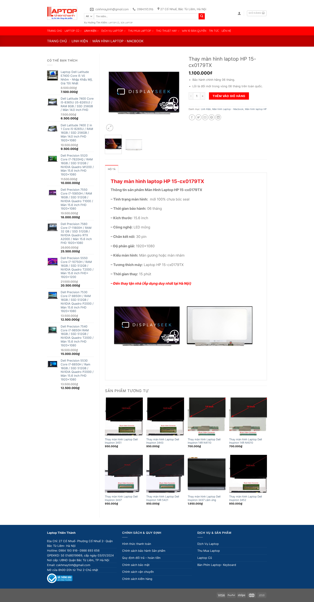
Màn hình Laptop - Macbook (118, 41)
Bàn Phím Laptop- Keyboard (216, 565)
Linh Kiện (90, 30)
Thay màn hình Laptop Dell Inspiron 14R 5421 (162, 498)
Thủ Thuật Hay (166, 30)
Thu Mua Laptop (139, 30)
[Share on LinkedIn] (218, 117)
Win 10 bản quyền (194, 30)
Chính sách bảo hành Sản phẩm (143, 550)
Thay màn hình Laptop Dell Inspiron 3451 (121, 441)
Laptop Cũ (113, 22)
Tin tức (214, 30)
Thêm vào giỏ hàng (229, 96)
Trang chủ (54, 30)
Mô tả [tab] (111, 169)
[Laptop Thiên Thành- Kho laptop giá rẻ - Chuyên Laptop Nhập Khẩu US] (62, 13)
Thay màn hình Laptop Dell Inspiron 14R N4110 (204, 441)
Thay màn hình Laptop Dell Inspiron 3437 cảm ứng (204, 498)
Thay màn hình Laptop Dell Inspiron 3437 (121, 498)
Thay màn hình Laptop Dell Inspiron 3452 (245, 498)
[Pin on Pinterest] (212, 117)
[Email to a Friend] (205, 117)
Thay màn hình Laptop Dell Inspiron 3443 (162, 441)
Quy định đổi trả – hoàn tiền (141, 558)
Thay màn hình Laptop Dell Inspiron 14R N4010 (245, 441)
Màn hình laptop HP (256, 109)
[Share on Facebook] (192, 117)
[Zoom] (109, 127)
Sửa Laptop (126, 22)
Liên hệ (226, 30)
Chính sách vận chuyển (138, 572)
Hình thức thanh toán (136, 544)
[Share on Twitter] (199, 117)
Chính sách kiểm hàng (137, 579)
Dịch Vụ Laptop (112, 30)
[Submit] (202, 16)
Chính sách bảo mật (136, 565)
